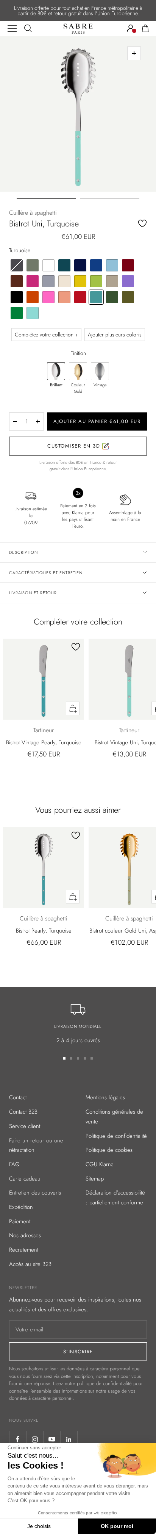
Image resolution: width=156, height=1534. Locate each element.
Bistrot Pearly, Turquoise (44, 931)
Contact (18, 1097)
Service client (24, 1126)
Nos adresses (25, 1235)
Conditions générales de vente (114, 1117)
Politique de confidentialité (116, 1136)
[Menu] (12, 28)
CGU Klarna (100, 1164)
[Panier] (145, 28)
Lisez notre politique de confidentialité (93, 1383)
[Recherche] (28, 28)
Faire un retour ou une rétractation (36, 1145)
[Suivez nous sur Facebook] (17, 1439)
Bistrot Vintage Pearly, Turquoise (43, 742)
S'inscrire (78, 1351)
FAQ (14, 1164)
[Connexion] (130, 28)
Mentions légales (105, 1097)
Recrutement (23, 1250)
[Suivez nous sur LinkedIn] (68, 1439)
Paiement (19, 1221)
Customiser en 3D (74, 445)
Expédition (21, 1207)
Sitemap (95, 1179)
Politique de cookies (109, 1150)
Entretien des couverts (35, 1192)
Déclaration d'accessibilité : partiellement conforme (115, 1197)
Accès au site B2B (30, 1264)
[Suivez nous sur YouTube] (51, 1439)
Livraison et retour (33, 593)
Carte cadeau (25, 1179)
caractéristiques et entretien (46, 573)
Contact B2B (23, 1112)
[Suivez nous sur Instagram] (34, 1439)
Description (23, 552)
